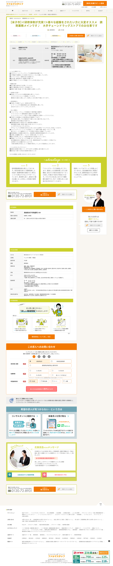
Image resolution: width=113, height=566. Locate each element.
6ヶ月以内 (38, 375)
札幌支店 (24, 538)
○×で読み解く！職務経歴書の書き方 (50, 528)
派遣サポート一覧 (26, 535)
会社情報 (58, 513)
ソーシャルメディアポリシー (45, 514)
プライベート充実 (55, 524)
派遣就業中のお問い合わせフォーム (42, 519)
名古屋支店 (65, 538)
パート (55, 381)
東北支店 (31, 538)
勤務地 (15, 35)
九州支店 (99, 538)
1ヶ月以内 (38, 370)
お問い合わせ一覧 (26, 519)
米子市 (35, 14)
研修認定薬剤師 (61, 361)
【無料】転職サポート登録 (95, 3)
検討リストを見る (93, 230)
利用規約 (79, 514)
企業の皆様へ (84, 7)
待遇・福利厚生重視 (44, 524)
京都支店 (72, 538)
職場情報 (55, 35)
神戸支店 (86, 538)
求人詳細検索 (50, 513)
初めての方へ (25, 513)
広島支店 (92, 538)
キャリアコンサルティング (53, 535)
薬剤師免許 (39, 361)
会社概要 (93, 7)
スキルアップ (25, 529)
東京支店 (51, 538)
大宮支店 (37, 538)
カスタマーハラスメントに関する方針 (65, 514)
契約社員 (45, 381)
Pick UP (24, 524)
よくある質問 (75, 513)
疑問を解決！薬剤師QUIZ (51, 529)
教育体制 (35, 535)
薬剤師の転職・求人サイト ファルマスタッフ (16, 14)
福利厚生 (42, 535)
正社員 (33, 381)
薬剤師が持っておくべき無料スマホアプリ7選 (91, 529)
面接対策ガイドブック (67, 528)
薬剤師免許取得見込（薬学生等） (50, 365)
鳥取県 (30, 14)
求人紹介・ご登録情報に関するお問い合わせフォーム (88, 519)
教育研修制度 (77, 535)
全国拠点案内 (66, 513)
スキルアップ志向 (32, 524)
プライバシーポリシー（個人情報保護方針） (92, 513)
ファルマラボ (86, 528)
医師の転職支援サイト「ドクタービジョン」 (33, 541)
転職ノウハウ (95, 528)
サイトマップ (97, 514)
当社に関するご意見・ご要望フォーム (63, 519)
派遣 (67, 381)
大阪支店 (79, 538)
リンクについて (88, 514)
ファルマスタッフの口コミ (38, 513)
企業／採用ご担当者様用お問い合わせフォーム (34, 521)
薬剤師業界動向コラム (65, 529)
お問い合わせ (103, 7)
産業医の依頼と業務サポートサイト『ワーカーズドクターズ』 (61, 541)
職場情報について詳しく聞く (41, 337)
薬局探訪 (75, 529)
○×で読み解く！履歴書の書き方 (30, 528)
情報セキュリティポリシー (29, 514)
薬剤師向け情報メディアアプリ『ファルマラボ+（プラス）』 (36, 531)
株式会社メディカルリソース (29, 543)
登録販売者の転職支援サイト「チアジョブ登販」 (91, 541)
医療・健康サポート (67, 535)
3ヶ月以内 (61, 370)
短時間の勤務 (66, 524)
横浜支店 (58, 538)
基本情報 (35, 35)
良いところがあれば (61, 375)
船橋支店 (44, 538)
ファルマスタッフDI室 (36, 529)
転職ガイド (78, 528)
